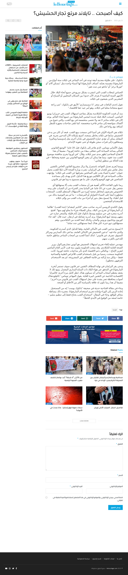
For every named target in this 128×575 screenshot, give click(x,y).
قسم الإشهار (96, 558)
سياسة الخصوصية (83, 558)
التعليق (119, 444)
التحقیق (107, 20)
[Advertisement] (64, 529)
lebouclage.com (112, 568)
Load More (84, 421)
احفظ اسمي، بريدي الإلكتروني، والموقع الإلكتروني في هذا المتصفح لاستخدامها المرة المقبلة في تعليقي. (88, 499)
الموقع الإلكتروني (116, 486)
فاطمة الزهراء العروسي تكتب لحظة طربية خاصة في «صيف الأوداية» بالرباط (17, 115)
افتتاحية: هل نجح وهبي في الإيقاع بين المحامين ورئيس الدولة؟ (17, 103)
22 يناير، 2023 (118, 20)
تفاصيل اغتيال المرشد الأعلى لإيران (108, 408)
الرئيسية (115, 309)
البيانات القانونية (109, 558)
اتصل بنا (119, 558)
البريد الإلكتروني (76, 486)
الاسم (120, 475)
